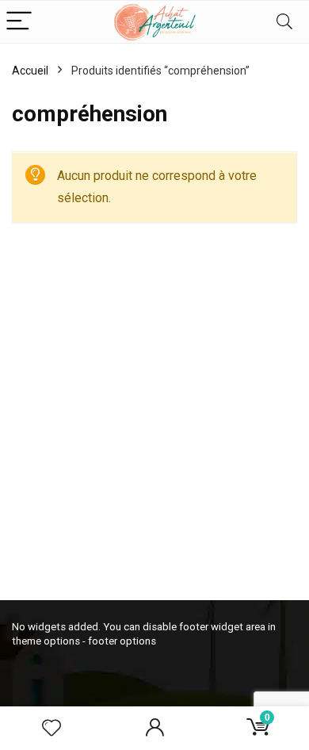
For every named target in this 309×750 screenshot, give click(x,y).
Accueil (30, 70)
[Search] (284, 22)
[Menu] (19, 22)
